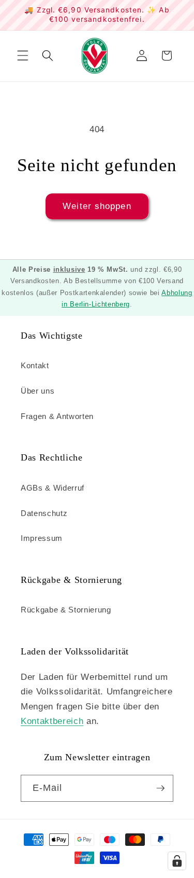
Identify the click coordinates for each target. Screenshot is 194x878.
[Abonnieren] (160, 788)
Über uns (37, 390)
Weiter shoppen (97, 206)
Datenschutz (44, 513)
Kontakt (35, 365)
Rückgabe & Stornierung (66, 609)
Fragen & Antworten (57, 416)
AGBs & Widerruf (52, 487)
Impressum (42, 538)
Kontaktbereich (52, 721)
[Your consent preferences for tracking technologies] (177, 861)
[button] (22, 55)
